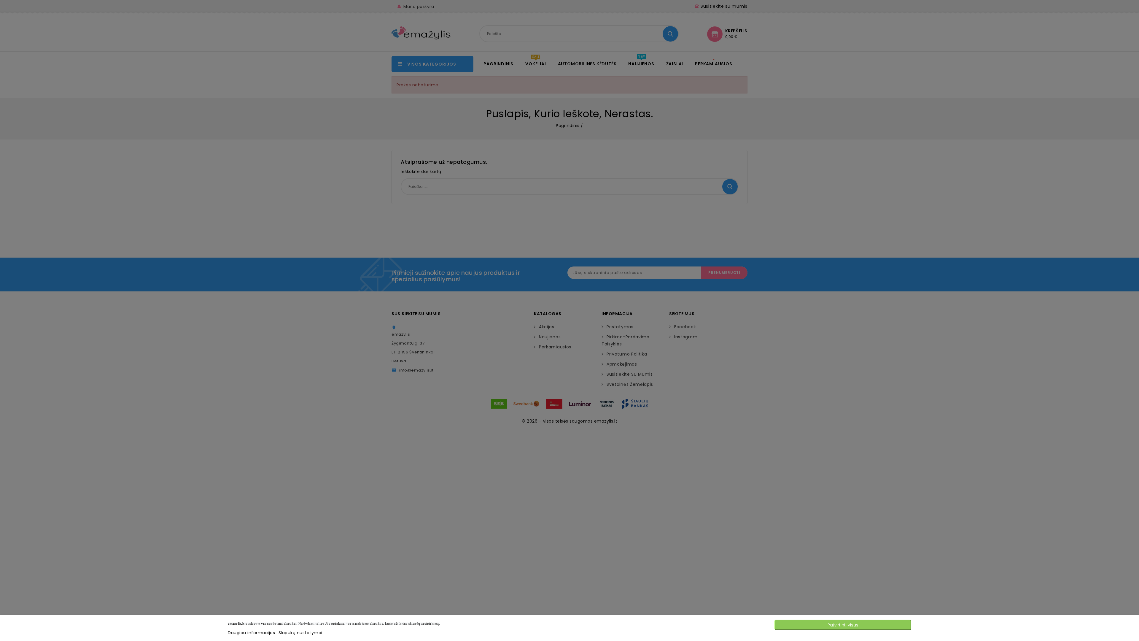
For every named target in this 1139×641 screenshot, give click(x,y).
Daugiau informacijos (252, 633)
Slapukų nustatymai (300, 633)
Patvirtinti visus (843, 625)
